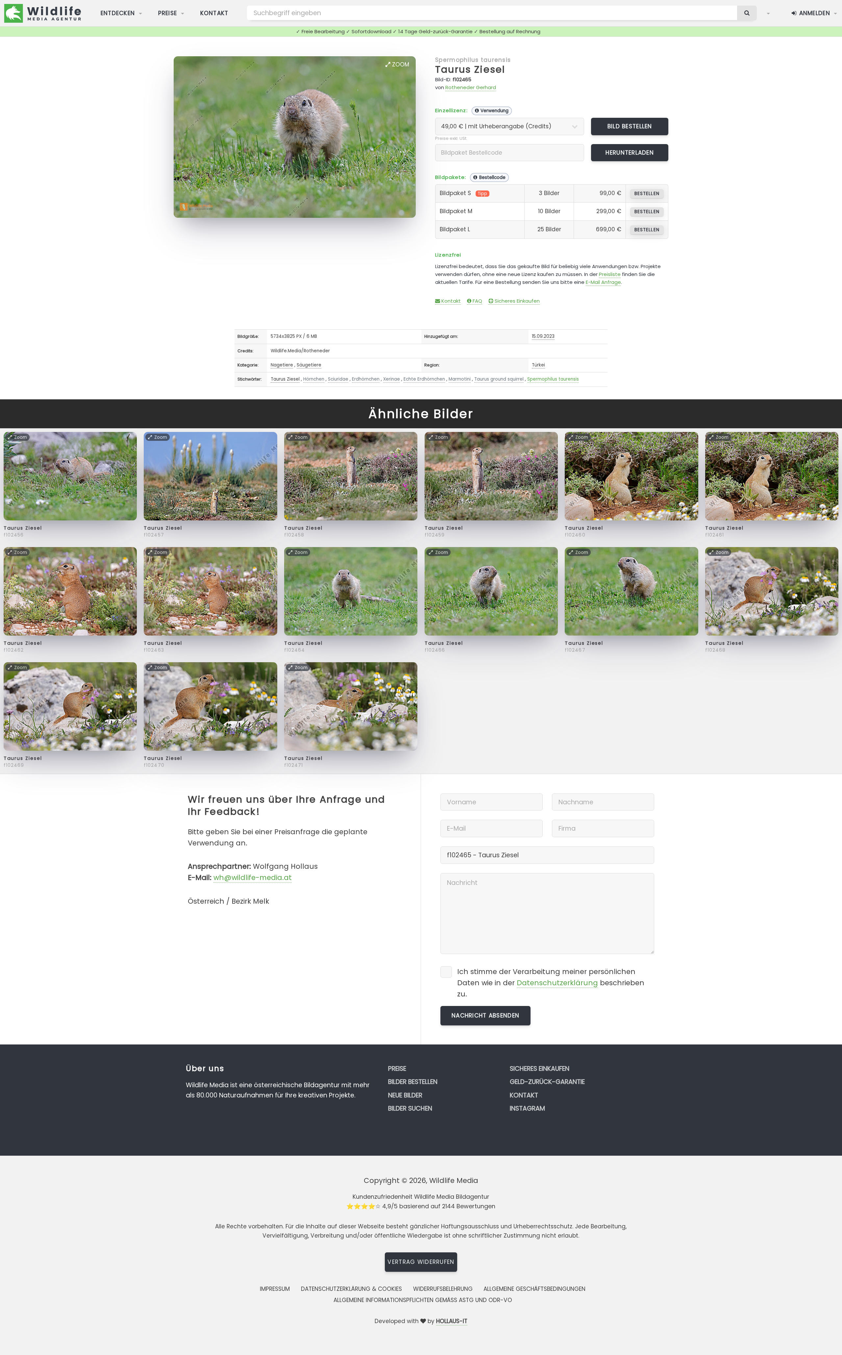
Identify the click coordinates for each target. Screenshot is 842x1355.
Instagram (527, 1108)
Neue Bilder (405, 1095)
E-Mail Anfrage (603, 282)
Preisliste (610, 274)
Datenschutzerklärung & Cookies (351, 1289)
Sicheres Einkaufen (516, 300)
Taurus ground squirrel (499, 379)
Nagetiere (282, 365)
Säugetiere (309, 365)
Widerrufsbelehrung (443, 1289)
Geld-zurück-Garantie (547, 1081)
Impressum (275, 1289)
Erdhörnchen (366, 379)
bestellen (646, 193)
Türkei (538, 365)
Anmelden (813, 13)
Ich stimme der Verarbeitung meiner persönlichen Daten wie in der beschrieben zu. (550, 983)
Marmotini (460, 379)
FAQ (476, 300)
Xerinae (391, 379)
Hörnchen (313, 379)
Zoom (399, 64)
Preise (167, 13)
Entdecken (118, 13)
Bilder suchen (410, 1108)
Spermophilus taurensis (473, 60)
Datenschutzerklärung (557, 983)
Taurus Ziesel (470, 69)
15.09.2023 (543, 336)
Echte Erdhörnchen (424, 379)
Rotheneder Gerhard (470, 87)
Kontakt (214, 13)
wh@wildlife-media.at (252, 877)
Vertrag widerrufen (420, 1262)
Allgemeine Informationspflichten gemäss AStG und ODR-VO (423, 1300)
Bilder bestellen (412, 1081)
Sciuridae (338, 379)
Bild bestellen (629, 126)
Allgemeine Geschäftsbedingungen (534, 1289)
